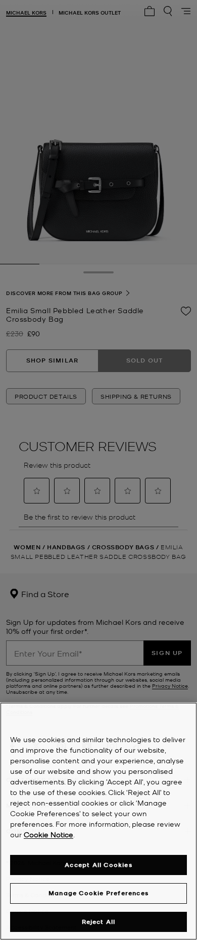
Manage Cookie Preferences (98, 893)
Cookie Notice (48, 834)
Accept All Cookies (98, 864)
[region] (98, 821)
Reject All (99, 921)
